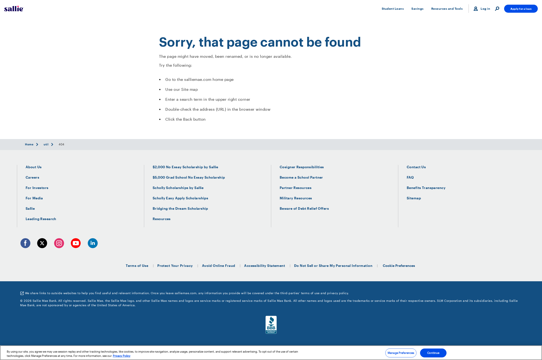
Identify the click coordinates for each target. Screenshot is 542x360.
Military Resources (296, 198)
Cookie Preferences (399, 265)
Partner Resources (295, 188)
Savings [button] (417, 8)
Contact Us (416, 167)
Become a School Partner (301, 177)
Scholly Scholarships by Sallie (178, 188)
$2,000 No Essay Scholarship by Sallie (185, 167)
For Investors (37, 188)
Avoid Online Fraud (218, 265)
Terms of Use (137, 265)
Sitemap (414, 198)
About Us (33, 167)
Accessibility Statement (264, 265)
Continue (433, 352)
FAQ (410, 177)
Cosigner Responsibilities (302, 167)
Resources (162, 219)
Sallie (30, 208)
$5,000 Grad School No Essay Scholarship (189, 177)
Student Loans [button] (393, 8)
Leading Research (41, 219)
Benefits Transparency (426, 188)
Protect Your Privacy (175, 265)
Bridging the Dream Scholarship (180, 208)
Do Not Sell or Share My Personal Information (333, 265)
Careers (32, 177)
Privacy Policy (121, 355)
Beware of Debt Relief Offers (304, 208)
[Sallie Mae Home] (14, 8)
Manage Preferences (401, 352)
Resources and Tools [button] (447, 8)
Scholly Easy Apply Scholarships (180, 198)
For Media (34, 198)
